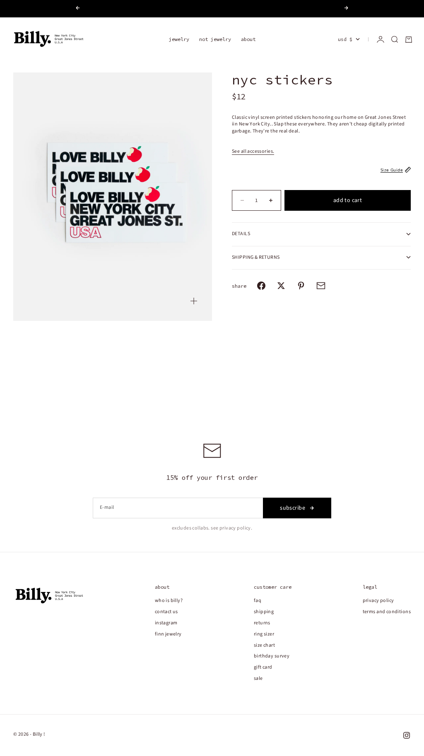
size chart (264, 645)
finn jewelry (168, 634)
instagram (166, 622)
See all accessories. (253, 151)
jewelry (179, 39)
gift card (263, 667)
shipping (264, 611)
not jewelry (215, 39)
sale (258, 678)
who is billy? (169, 600)
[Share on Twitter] (281, 286)
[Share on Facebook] (261, 286)
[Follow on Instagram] (406, 735)
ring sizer (264, 634)
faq (257, 600)
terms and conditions (387, 611)
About (248, 39)
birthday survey (271, 656)
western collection (234, 9)
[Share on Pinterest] (301, 286)
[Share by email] (321, 286)
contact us (166, 611)
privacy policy (378, 600)
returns (262, 622)
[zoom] (194, 301)
